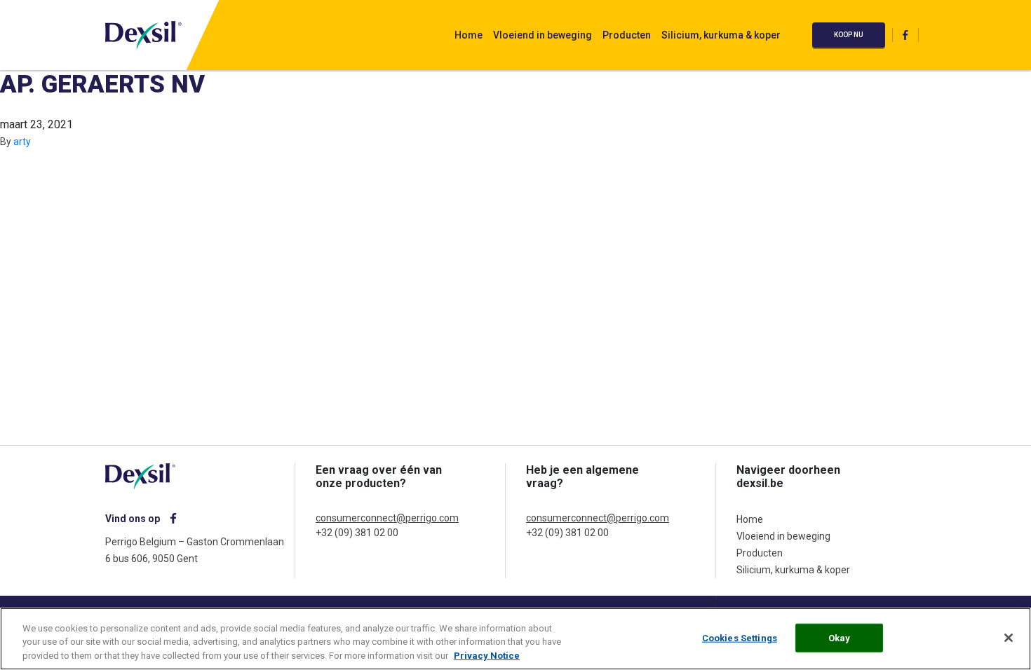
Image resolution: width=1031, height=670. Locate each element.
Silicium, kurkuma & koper (721, 35)
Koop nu (848, 35)
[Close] (1008, 637)
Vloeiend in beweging (542, 35)
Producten (626, 35)
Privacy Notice (487, 655)
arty (22, 141)
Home (468, 35)
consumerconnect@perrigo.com (387, 518)
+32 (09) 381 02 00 (357, 532)
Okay (839, 637)
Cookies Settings (739, 637)
